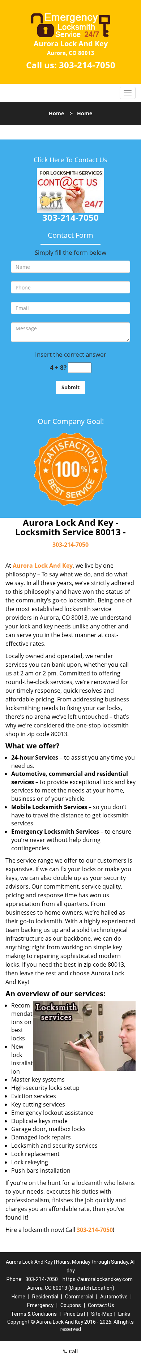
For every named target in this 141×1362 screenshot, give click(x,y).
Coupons (70, 1305)
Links (124, 1314)
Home (56, 113)
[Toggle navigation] (128, 93)
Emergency (40, 1305)
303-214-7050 (87, 65)
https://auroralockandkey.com (98, 1279)
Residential (45, 1296)
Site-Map (101, 1314)
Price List (74, 1314)
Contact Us (101, 1305)
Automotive (114, 1296)
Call (72, 1351)
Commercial (79, 1296)
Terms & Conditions (34, 1314)
